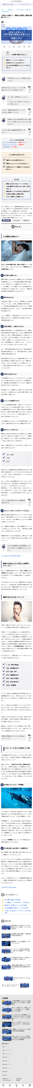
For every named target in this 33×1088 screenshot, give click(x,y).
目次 (16, 226)
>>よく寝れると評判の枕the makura (11, 555)
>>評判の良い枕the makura (8, 887)
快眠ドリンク (17, 1064)
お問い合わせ (19, 1078)
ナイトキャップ (17, 1050)
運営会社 (18, 1080)
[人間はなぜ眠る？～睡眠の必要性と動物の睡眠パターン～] (14, 46)
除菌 (17, 1075)
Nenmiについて (5, 1078)
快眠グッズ (17, 1057)
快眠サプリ (17, 1060)
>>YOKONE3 (6, 147)
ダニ (17, 1046)
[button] (29, 507)
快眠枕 (17, 1071)
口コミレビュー (17, 1053)
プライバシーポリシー (7, 1080)
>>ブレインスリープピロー (9, 144)
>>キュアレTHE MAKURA (9, 142)
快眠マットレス (17, 1068)
